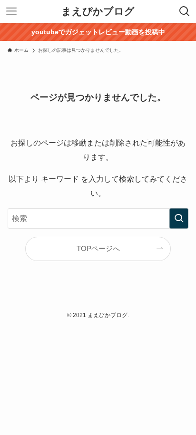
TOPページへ (98, 248)
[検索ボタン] (184, 11)
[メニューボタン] (11, 11)
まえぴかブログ (98, 12)
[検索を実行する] (178, 218)
